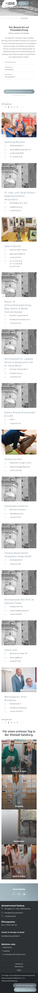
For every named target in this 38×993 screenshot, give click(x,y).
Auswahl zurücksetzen (19, 95)
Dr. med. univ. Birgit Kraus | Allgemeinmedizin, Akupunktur (19, 196)
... (20, 107)
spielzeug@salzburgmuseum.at (20, 149)
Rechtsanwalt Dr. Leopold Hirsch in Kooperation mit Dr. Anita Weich (18, 362)
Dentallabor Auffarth (16, 505)
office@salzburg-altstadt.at (14, 913)
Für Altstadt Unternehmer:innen (14, 954)
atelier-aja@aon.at (16, 657)
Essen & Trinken (19, 771)
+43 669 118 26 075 (16, 711)
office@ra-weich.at (16, 373)
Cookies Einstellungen (25, 985)
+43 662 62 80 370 (16, 614)
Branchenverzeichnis (13, 18)
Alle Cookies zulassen (25, 990)
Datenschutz (19, 966)
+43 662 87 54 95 (15, 517)
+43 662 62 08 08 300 (16, 153)
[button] (5, 2)
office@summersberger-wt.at (20, 319)
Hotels (23, 3)
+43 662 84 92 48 (15, 323)
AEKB (19, 970)
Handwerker (19, 841)
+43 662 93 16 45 (15, 423)
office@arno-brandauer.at (18, 708)
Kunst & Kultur (19, 876)
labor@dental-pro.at (16, 514)
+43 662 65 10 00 (15, 257)
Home (3, 18)
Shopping (19, 806)
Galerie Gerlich (12, 246)
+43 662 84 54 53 (10, 916)
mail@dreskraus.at (16, 207)
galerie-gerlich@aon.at (17, 254)
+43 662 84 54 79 (15, 210)
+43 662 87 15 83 (15, 661)
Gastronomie (7, 947)
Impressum (19, 964)
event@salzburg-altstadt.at (10, 936)
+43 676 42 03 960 (16, 470)
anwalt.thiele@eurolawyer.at (19, 610)
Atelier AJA (10, 649)
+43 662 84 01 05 (15, 377)
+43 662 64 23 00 (15, 564)
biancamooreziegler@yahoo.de (20, 467)
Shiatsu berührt (13, 459)
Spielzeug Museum (14, 141)
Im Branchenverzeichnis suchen (19, 91)
